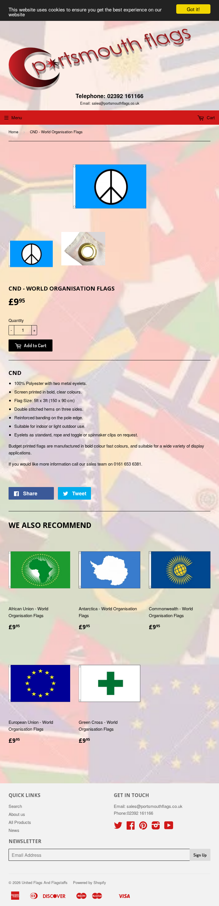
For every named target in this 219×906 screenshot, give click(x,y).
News (14, 830)
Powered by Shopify (89, 882)
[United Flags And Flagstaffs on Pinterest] (143, 827)
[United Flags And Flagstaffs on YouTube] (168, 827)
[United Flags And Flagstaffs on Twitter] (118, 827)
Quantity (16, 320)
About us (17, 814)
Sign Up (200, 855)
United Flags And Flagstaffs (45, 882)
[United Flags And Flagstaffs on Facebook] (130, 827)
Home (13, 131)
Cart (210, 117)
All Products (20, 822)
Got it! (193, 9)
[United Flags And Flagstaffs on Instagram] (155, 827)
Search (15, 806)
